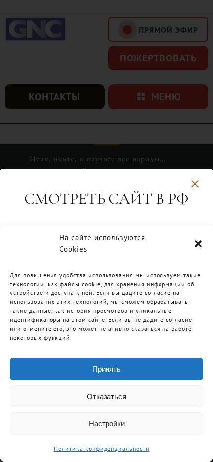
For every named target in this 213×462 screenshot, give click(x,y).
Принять (106, 369)
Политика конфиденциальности (102, 448)
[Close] (195, 184)
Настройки (107, 423)
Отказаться (106, 396)
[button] (198, 244)
